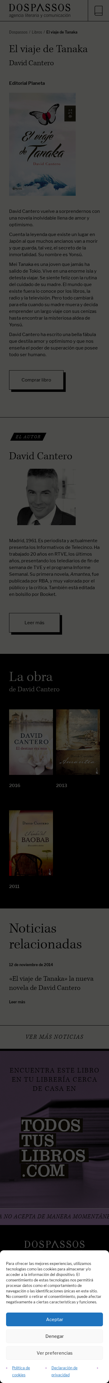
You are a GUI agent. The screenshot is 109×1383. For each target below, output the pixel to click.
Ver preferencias (55, 1353)
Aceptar (54, 1319)
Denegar (54, 1336)
